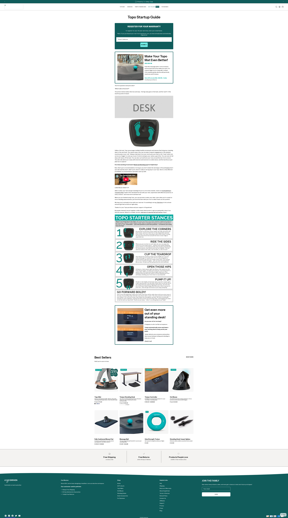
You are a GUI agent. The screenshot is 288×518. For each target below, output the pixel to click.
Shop (119, 480)
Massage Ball (124, 439)
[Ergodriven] (13, 6)
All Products (120, 486)
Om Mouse (173, 397)
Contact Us (163, 498)
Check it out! (148, 341)
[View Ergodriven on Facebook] (12, 516)
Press (161, 508)
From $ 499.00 (124, 403)
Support (162, 503)
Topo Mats (120, 488)
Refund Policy (163, 496)
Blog (161, 510)
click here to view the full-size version (152, 212)
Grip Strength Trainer (152, 439)
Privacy (162, 505)
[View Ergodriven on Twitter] (16, 516)
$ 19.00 (172, 443)
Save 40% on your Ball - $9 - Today (156, 78)
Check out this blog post (141, 164)
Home (119, 483)
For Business (121, 498)
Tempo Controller (151, 397)
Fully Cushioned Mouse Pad (103, 439)
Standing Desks (121, 493)
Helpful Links (164, 480)
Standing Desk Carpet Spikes (180, 439)
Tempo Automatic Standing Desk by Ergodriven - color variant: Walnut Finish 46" (120, 404)
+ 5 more (127, 404)
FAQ (161, 483)
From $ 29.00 (173, 402)
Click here (160, 202)
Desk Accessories (122, 496)
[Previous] (4, 1)
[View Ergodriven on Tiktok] (9, 516)
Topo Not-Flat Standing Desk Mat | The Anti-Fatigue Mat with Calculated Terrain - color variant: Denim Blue (97, 403)
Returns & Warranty (165, 488)
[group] (144, 1)
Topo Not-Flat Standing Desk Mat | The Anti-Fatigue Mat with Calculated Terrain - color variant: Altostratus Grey (96, 403)
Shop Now (190, 357)
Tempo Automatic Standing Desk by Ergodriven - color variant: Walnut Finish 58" (121, 404)
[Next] (283, 1)
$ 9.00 (146, 443)
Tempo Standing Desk (127, 397)
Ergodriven (145, 517)
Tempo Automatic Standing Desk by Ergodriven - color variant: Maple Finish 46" (122, 404)
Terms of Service (165, 493)
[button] (130, 6)
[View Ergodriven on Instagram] (5, 516)
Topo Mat (97, 397)
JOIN (216, 494)
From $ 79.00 (98, 402)
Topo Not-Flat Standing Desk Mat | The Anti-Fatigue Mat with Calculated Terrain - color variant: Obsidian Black (94, 403)
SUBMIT (144, 44)
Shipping (162, 486)
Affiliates (162, 500)
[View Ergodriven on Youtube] (19, 516)
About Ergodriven (165, 491)
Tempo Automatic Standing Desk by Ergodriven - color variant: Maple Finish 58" (124, 404)
